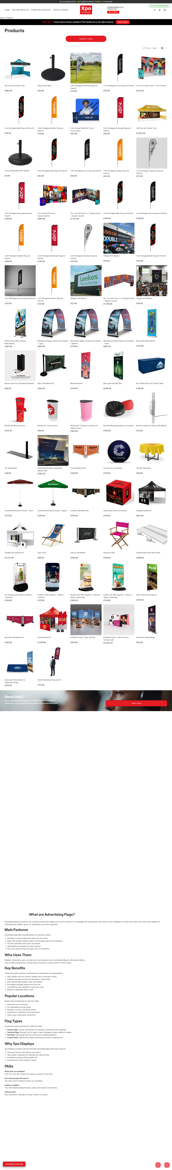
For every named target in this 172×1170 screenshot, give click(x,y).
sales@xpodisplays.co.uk (115, 7)
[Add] (65, 80)
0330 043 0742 (112, 9)
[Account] (159, 9)
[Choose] (32, 80)
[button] (155, 48)
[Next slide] (32, 68)
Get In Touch (123, 22)
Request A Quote (86, 39)
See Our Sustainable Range (160, 5)
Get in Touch (136, 703)
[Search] (154, 9)
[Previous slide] (8, 68)
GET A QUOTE (113, 12)
